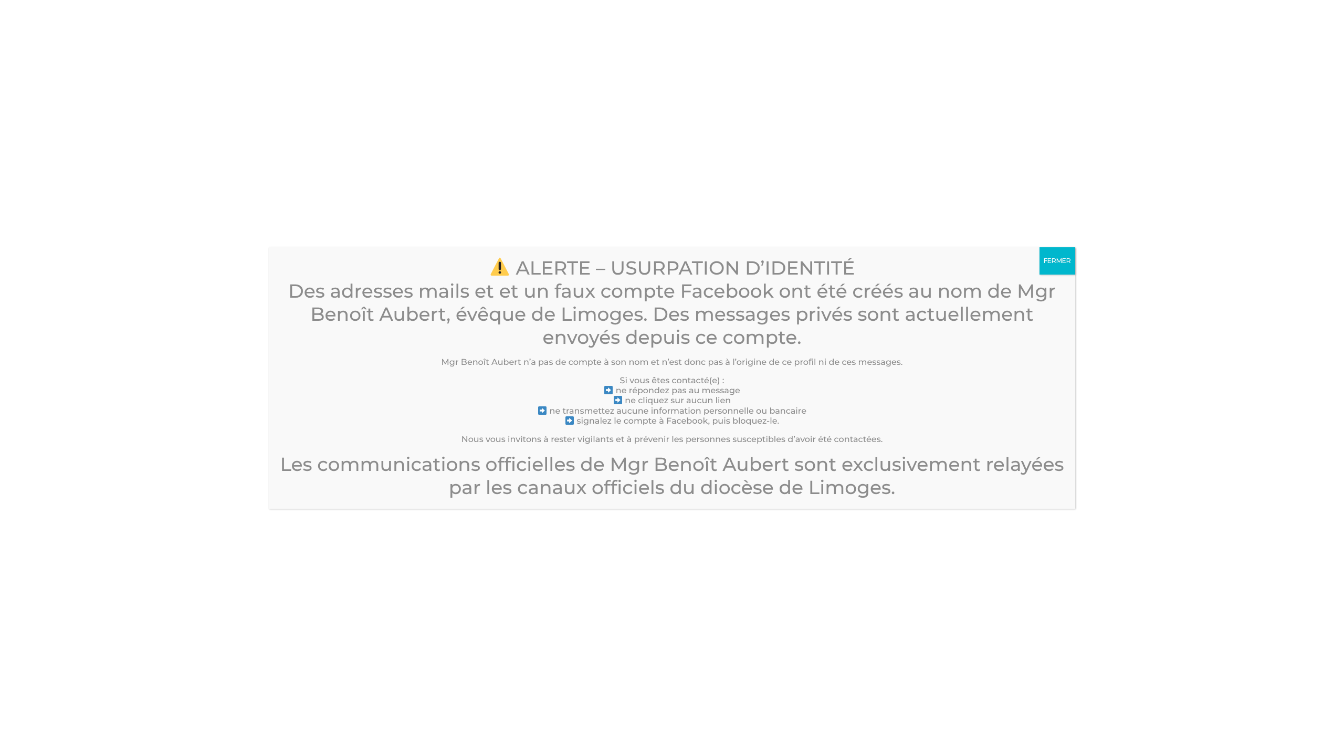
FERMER (1057, 261)
